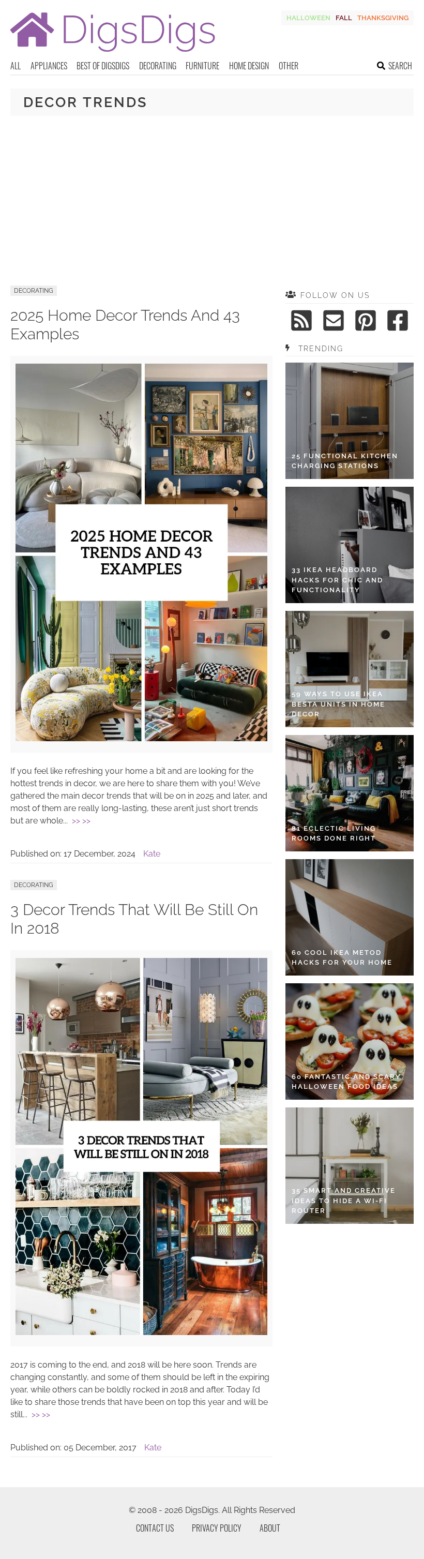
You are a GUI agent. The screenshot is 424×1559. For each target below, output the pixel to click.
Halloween (308, 18)
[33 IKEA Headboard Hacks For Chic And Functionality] (349, 545)
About (270, 1528)
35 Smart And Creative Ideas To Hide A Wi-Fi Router (344, 1201)
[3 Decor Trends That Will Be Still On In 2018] (141, 1332)
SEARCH (400, 65)
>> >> (81, 821)
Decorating (157, 65)
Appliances (49, 65)
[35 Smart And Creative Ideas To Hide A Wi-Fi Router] (349, 1165)
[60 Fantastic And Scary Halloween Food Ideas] (349, 1041)
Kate (151, 854)
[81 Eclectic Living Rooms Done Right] (349, 793)
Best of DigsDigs (103, 65)
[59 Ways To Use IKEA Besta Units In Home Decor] (349, 669)
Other (288, 65)
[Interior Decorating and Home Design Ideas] (112, 53)
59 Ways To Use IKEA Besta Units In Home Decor (338, 704)
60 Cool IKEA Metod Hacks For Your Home (342, 958)
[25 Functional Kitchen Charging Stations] (349, 421)
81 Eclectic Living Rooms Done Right (334, 834)
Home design (249, 65)
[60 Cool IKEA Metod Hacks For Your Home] (349, 917)
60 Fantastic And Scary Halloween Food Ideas (346, 1082)
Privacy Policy (216, 1528)
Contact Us (155, 1528)
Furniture (202, 65)
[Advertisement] (212, 200)
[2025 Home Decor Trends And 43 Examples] (141, 738)
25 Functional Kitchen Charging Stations (345, 461)
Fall (344, 18)
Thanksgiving (382, 18)
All (15, 65)
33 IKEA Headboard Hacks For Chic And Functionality (337, 580)
